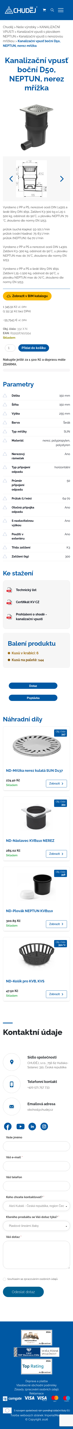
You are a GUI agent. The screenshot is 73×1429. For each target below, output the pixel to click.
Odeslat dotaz (23, 1292)
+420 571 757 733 (38, 1087)
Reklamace (36, 1393)
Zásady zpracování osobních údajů (36, 1389)
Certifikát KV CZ (27, 602)
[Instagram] (44, 1126)
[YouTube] (21, 1126)
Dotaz (33, 685)
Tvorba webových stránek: (28, 1415)
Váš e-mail (14, 1157)
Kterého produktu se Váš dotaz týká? (32, 1217)
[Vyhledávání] (52, 10)
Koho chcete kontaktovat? (25, 1197)
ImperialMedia (54, 1415)
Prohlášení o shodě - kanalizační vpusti (31, 617)
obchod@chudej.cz (40, 1109)
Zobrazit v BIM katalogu (30, 296)
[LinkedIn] (32, 1126)
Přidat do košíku (34, 348)
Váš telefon (14, 1177)
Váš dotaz (13, 1237)
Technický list (26, 590)
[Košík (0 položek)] (44, 10)
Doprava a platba (37, 1381)
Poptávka (33, 698)
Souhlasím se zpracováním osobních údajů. (32, 1279)
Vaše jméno (14, 1137)
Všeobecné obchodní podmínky (36, 1385)
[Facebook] (8, 1126)
